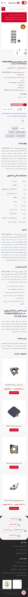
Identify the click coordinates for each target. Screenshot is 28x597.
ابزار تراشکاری (20, 15)
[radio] (25, 97)
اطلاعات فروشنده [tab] (20, 136)
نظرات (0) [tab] (11, 132)
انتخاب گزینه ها (14, 392)
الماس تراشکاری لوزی (16, 17)
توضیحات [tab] (22, 128)
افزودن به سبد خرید (17, 104)
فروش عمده (23, 94)
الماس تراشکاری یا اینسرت (13, 116)
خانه (24, 15)
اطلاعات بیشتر (14, 430)
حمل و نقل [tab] (15, 128)
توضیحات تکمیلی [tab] (20, 132)
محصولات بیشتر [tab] (10, 136)
